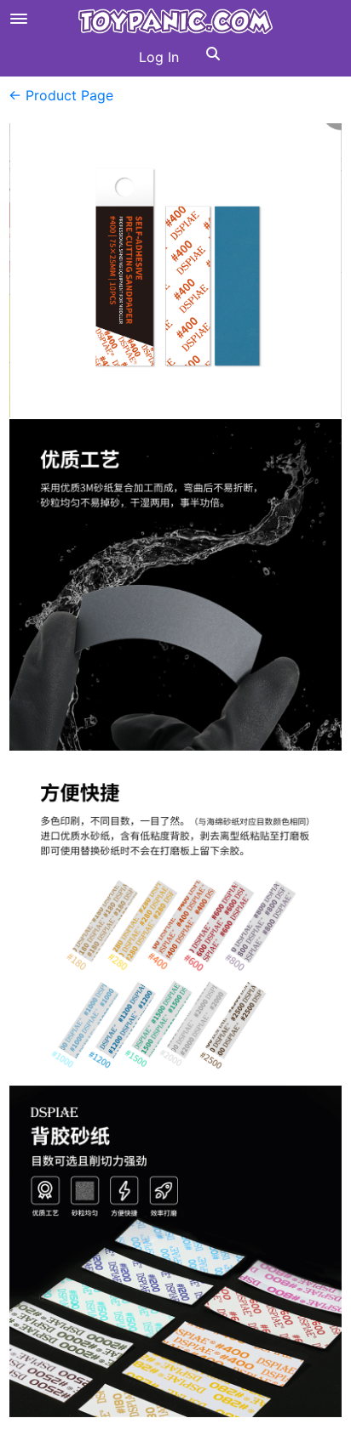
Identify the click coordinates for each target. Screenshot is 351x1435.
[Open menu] (18, 18)
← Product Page (61, 95)
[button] (213, 57)
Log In (159, 56)
